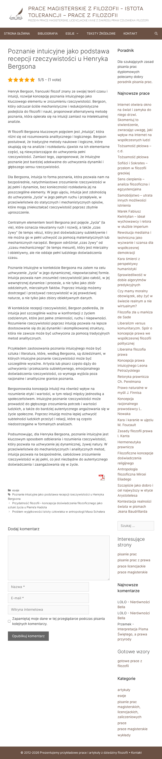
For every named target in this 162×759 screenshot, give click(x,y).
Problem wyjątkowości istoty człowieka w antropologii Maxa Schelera (58, 511)
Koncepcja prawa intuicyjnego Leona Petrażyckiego (132, 365)
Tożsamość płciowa (133, 157)
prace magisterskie (133, 572)
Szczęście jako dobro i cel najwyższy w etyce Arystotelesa (135, 490)
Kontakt (130, 33)
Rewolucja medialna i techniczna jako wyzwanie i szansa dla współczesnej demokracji (135, 243)
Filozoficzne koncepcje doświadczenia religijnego (135, 458)
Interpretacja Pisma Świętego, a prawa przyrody (133, 634)
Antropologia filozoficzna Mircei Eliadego (132, 474)
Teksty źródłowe (101, 33)
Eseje (70, 33)
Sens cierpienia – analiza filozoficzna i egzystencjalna (134, 184)
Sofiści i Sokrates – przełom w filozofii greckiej (133, 168)
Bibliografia (48, 33)
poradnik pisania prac (135, 82)
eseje (15, 490)
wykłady (124, 735)
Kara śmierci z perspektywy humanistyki (129, 264)
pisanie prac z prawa (134, 560)
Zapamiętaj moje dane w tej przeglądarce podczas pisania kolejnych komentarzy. (58, 621)
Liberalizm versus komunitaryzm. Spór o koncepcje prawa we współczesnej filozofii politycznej (135, 333)
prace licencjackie (132, 566)
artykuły (124, 690)
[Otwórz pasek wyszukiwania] (156, 34)
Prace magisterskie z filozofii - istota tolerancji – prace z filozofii (85, 11)
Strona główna (17, 33)
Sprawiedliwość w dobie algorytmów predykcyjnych (132, 280)
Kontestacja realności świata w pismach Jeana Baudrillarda (134, 506)
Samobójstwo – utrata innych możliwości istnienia (135, 200)
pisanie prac (127, 554)
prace (122, 723)
